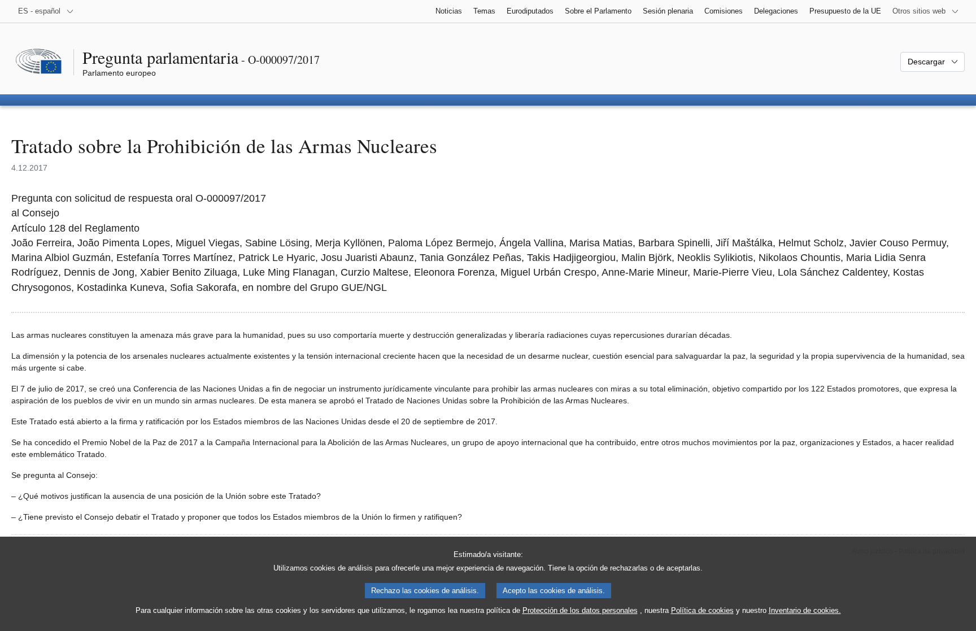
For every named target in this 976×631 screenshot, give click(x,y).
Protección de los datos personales (580, 610)
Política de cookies (702, 610)
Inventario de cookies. (805, 610)
